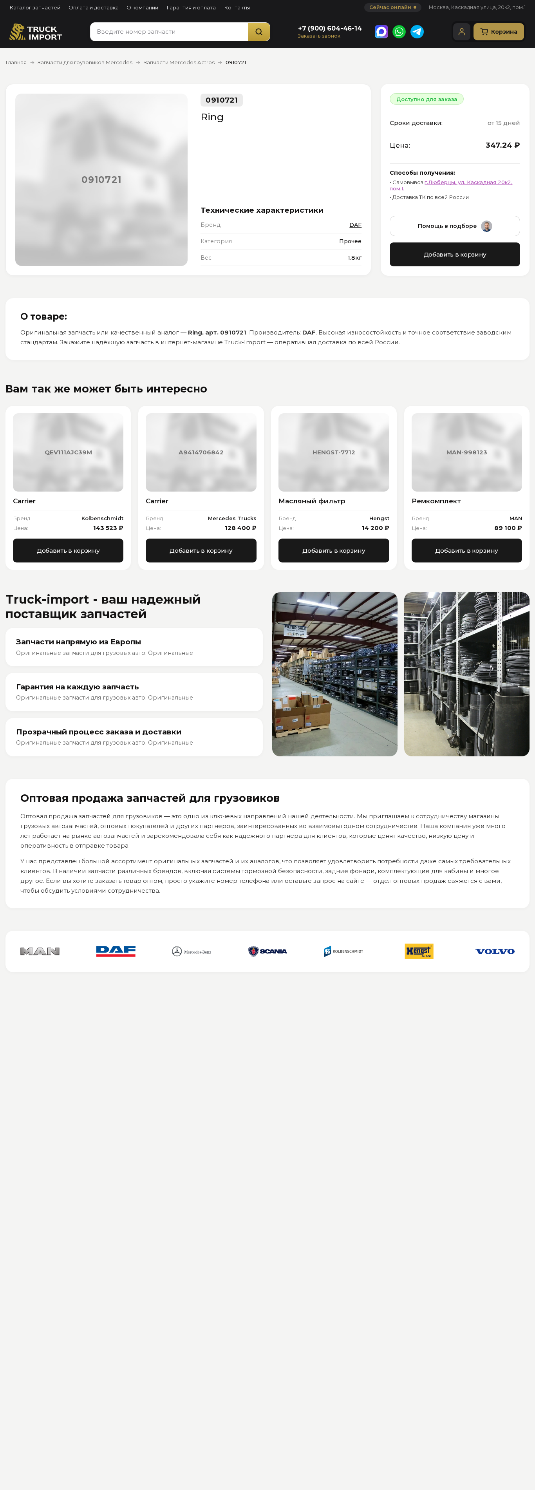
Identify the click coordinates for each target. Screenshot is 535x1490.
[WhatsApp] (399, 31)
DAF (355, 224)
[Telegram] (417, 31)
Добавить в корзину (455, 254)
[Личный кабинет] (461, 31)
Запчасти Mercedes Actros (179, 62)
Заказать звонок (319, 36)
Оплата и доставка (94, 7)
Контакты (237, 7)
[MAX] (381, 31)
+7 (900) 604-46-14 (330, 28)
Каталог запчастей (34, 7)
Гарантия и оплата (191, 7)
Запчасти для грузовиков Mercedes (85, 62)
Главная (16, 62)
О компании (142, 7)
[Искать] (259, 32)
